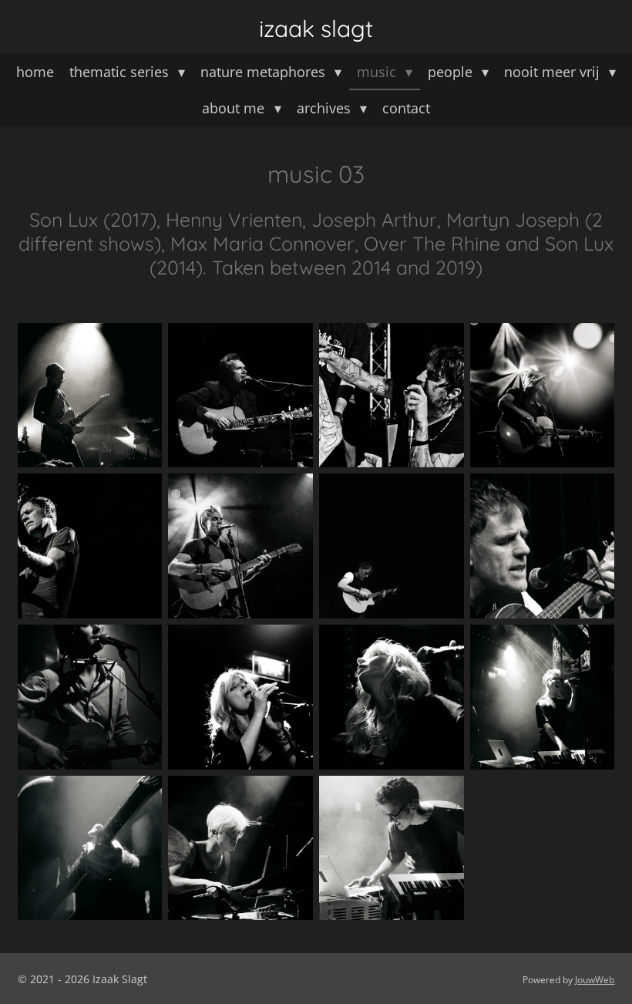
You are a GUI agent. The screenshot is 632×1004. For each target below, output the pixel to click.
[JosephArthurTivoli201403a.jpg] (391, 395)
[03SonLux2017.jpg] (90, 395)
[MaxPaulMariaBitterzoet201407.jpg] (90, 697)
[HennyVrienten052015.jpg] (240, 395)
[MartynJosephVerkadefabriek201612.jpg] (391, 546)
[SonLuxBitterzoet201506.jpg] (542, 697)
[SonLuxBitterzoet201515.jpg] (240, 848)
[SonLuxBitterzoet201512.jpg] (90, 848)
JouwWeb (594, 979)
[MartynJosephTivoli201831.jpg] (90, 546)
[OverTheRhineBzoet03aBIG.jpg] (240, 697)
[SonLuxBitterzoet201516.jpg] (391, 848)
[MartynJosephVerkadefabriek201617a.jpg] (542, 546)
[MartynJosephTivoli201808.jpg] (542, 395)
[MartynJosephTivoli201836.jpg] (240, 546)
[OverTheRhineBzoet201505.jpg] (391, 697)
